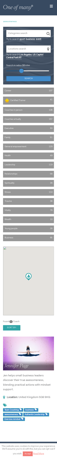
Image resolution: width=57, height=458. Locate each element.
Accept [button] (28, 454)
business (30, 39)
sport (22, 39)
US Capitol (38, 55)
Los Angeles (25, 55)
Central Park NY (14, 58)
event (38, 39)
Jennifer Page (16, 365)
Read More (38, 454)
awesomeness (10, 22)
